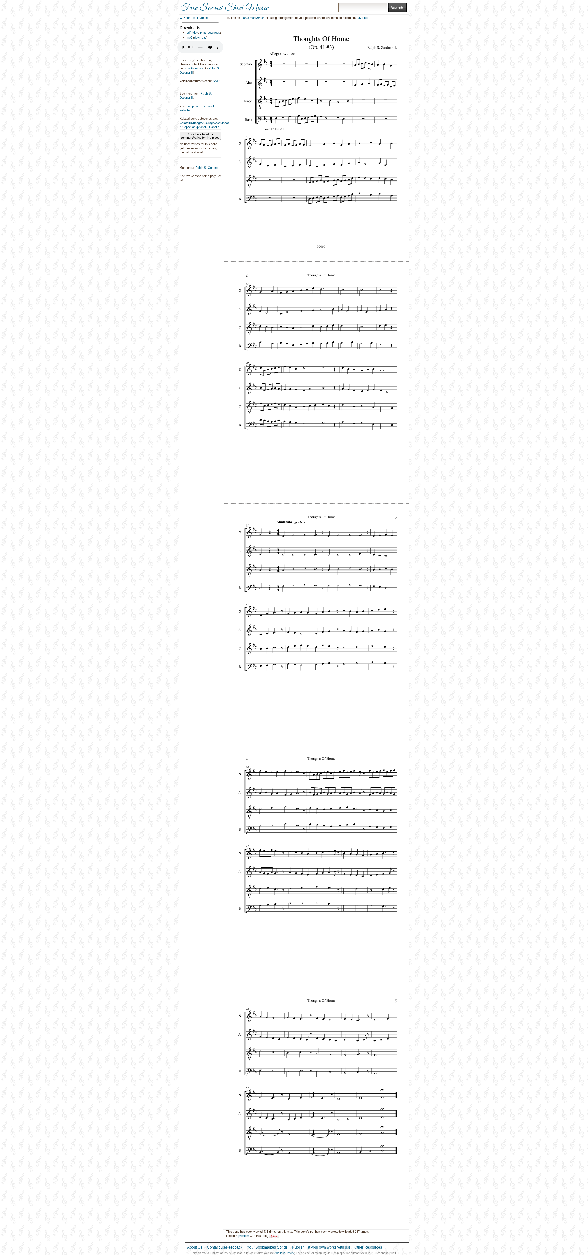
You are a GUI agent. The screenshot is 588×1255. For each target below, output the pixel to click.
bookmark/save (253, 18)
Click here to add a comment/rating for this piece (200, 135)
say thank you (194, 68)
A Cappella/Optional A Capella (199, 127)
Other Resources (368, 1247)
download (214, 32)
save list (362, 18)
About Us (194, 1247)
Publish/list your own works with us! (321, 1247)
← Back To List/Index (194, 18)
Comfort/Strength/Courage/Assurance (204, 123)
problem (243, 1236)
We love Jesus (284, 1253)
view (195, 32)
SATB (216, 81)
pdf (189, 32)
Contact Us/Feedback (224, 1247)
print (203, 32)
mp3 (189, 37)
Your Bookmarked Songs (267, 1247)
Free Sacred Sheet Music (224, 8)
